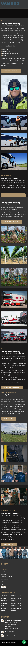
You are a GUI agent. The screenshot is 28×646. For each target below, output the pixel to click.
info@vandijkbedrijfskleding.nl (12, 635)
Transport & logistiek (6, 576)
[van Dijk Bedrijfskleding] (10, 4)
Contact (3, 581)
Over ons (3, 567)
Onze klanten (4, 569)
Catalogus (3, 574)
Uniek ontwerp (4, 579)
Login (2, 584)
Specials (3, 572)
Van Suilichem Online (11, 644)
